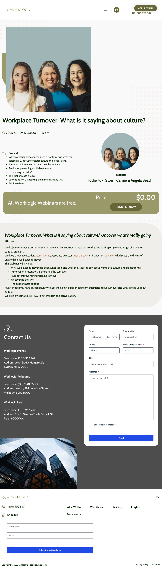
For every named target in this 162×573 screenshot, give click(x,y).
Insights (135, 507)
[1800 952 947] (3, 507)
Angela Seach (80, 255)
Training (117, 507)
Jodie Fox (109, 255)
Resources (72, 514)
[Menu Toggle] (105, 9)
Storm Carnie (42, 255)
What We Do (74, 507)
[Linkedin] (116, 10)
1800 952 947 (16, 506)
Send (121, 438)
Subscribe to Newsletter (105, 424)
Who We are (96, 507)
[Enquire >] (3, 515)
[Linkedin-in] (157, 497)
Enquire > (12, 515)
